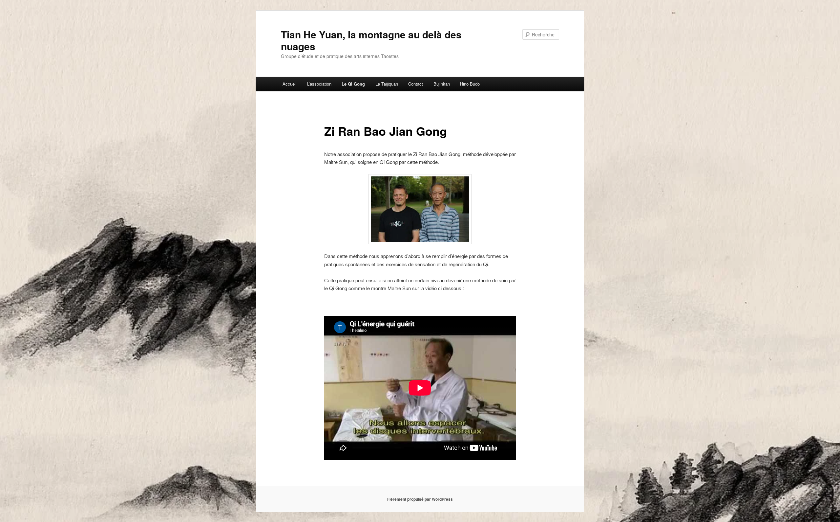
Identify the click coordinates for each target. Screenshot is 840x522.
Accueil (290, 84)
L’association (319, 84)
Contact (415, 84)
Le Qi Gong (353, 84)
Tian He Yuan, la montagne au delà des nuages (371, 40)
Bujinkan (441, 84)
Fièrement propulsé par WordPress (420, 499)
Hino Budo (470, 84)
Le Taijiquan (386, 84)
